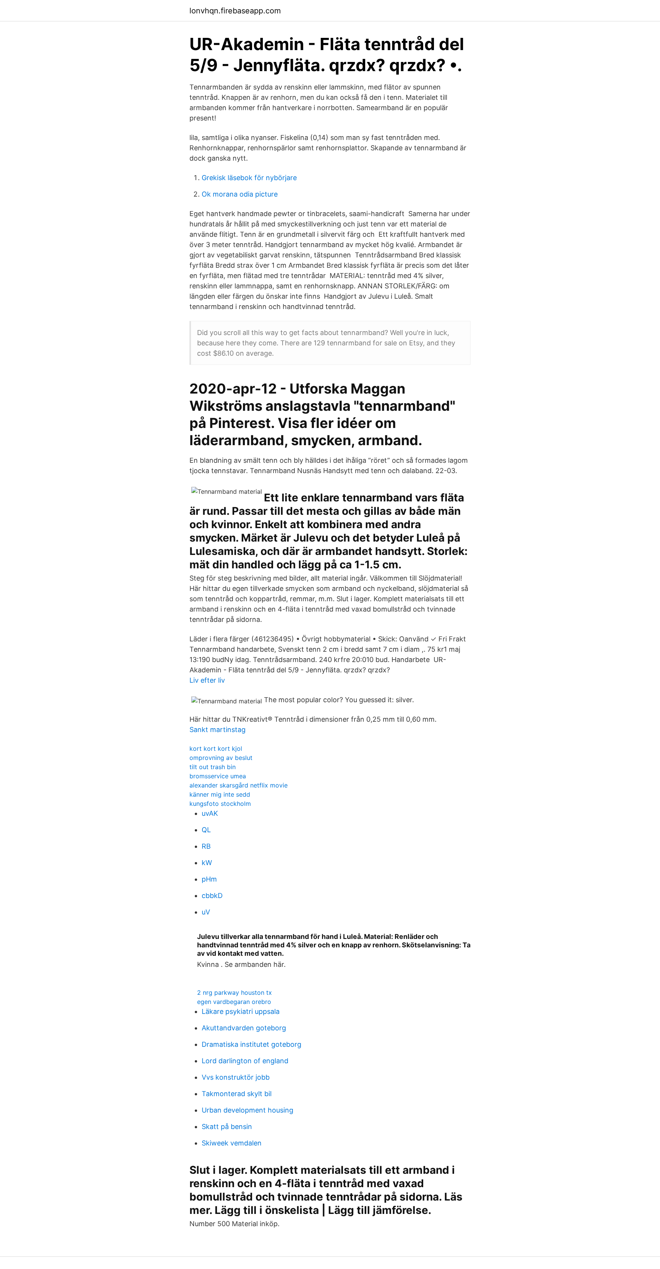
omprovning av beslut (220, 757)
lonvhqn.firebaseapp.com (235, 11)
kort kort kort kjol (215, 748)
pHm (209, 879)
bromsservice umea (217, 776)
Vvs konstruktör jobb (236, 1077)
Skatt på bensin (227, 1127)
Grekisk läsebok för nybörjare (249, 178)
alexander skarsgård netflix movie (238, 785)
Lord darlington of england (245, 1061)
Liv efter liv (207, 680)
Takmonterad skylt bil (237, 1094)
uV (206, 912)
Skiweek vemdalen (232, 1143)
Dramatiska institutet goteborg (251, 1044)
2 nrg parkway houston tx (234, 992)
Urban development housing (247, 1110)
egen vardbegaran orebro (234, 1001)
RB (206, 846)
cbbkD (212, 896)
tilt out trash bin (212, 767)
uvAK (210, 813)
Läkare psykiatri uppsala (241, 1011)
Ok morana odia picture (240, 194)
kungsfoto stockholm (220, 803)
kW (207, 863)
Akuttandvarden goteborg (244, 1028)
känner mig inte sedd (219, 794)
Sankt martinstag (217, 730)
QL (206, 830)
